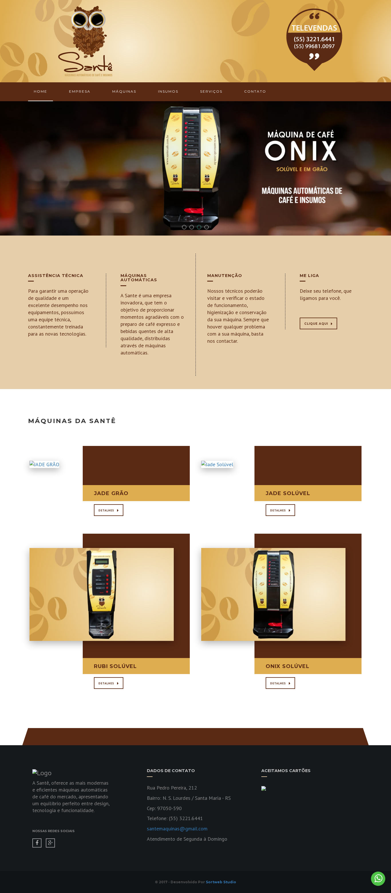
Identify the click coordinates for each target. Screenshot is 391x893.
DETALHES (106, 510)
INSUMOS (168, 91)
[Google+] (50, 843)
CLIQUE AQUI (316, 324)
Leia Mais (102, 471)
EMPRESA (79, 91)
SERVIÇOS (211, 91)
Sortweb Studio (221, 882)
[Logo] (85, 40)
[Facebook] (37, 843)
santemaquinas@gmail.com (177, 828)
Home (40, 91)
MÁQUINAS (124, 91)
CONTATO (255, 91)
